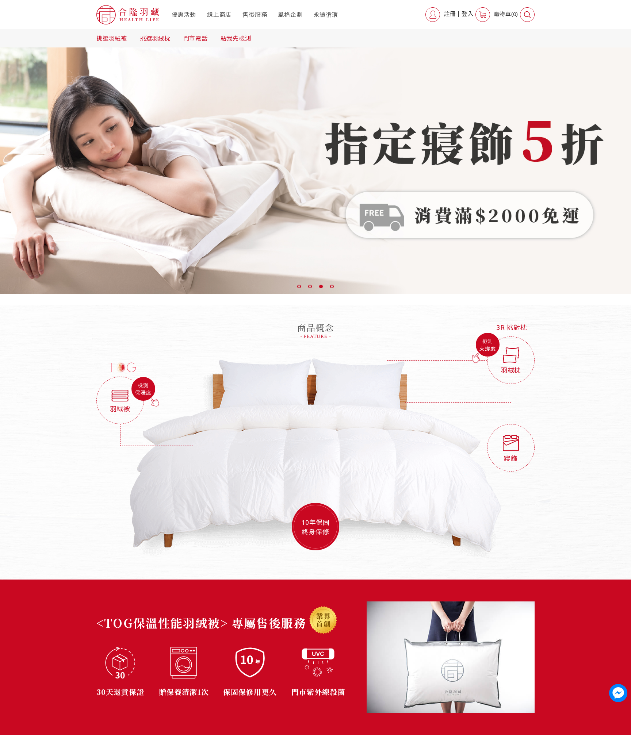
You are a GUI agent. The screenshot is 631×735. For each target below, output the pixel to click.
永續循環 (326, 14)
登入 (468, 14)
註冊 (450, 14)
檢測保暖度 (143, 389)
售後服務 (254, 14)
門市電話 (195, 38)
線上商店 (219, 14)
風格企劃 (290, 14)
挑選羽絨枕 (155, 38)
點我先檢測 (236, 38)
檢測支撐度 (487, 344)
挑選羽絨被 (111, 38)
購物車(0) (506, 14)
